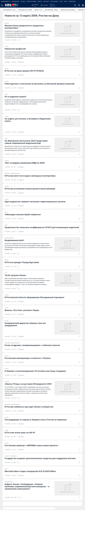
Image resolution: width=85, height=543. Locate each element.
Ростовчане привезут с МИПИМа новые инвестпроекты (31, 445)
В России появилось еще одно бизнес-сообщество (29, 407)
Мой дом (7, 173)
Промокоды (72, 1)
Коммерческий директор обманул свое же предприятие (25, 324)
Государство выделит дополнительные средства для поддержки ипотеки (40, 458)
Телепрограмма (31, 1)
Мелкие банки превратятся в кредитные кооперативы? (24, 26)
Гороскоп (46, 1)
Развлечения (9, 481)
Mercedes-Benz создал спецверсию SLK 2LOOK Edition (30, 471)
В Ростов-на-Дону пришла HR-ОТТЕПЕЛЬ (24, 71)
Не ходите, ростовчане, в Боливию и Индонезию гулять (28, 120)
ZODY (61, 1)
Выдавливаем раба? (14, 240)
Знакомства (15, 1)
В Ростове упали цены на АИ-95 (20, 432)
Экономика (13, 456)
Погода (23, 1)
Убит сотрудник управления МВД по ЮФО (25, 163)
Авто (6, 94)
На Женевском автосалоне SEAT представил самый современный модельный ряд (26, 142)
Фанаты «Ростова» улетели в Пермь (22, 310)
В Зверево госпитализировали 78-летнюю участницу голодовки (35, 371)
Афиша (40, 1)
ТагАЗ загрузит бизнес (15, 275)
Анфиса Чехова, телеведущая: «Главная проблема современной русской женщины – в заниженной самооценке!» (27, 486)
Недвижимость (5, 1)
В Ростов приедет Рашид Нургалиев (22, 262)
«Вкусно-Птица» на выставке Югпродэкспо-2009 (28, 384)
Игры (65, 1)
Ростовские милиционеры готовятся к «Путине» (28, 358)
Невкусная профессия (15, 49)
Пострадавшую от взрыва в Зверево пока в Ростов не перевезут (36, 420)
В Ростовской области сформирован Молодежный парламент (34, 297)
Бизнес (7, 23)
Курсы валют (54, 1)
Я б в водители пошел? (15, 97)
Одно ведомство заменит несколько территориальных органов (35, 201)
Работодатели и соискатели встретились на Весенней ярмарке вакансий (39, 84)
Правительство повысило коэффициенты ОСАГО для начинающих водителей (42, 227)
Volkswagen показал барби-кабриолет (23, 214)
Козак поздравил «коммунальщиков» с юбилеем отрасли (32, 345)
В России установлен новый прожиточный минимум (30, 189)
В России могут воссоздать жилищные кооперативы (30, 176)
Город (6, 46)
